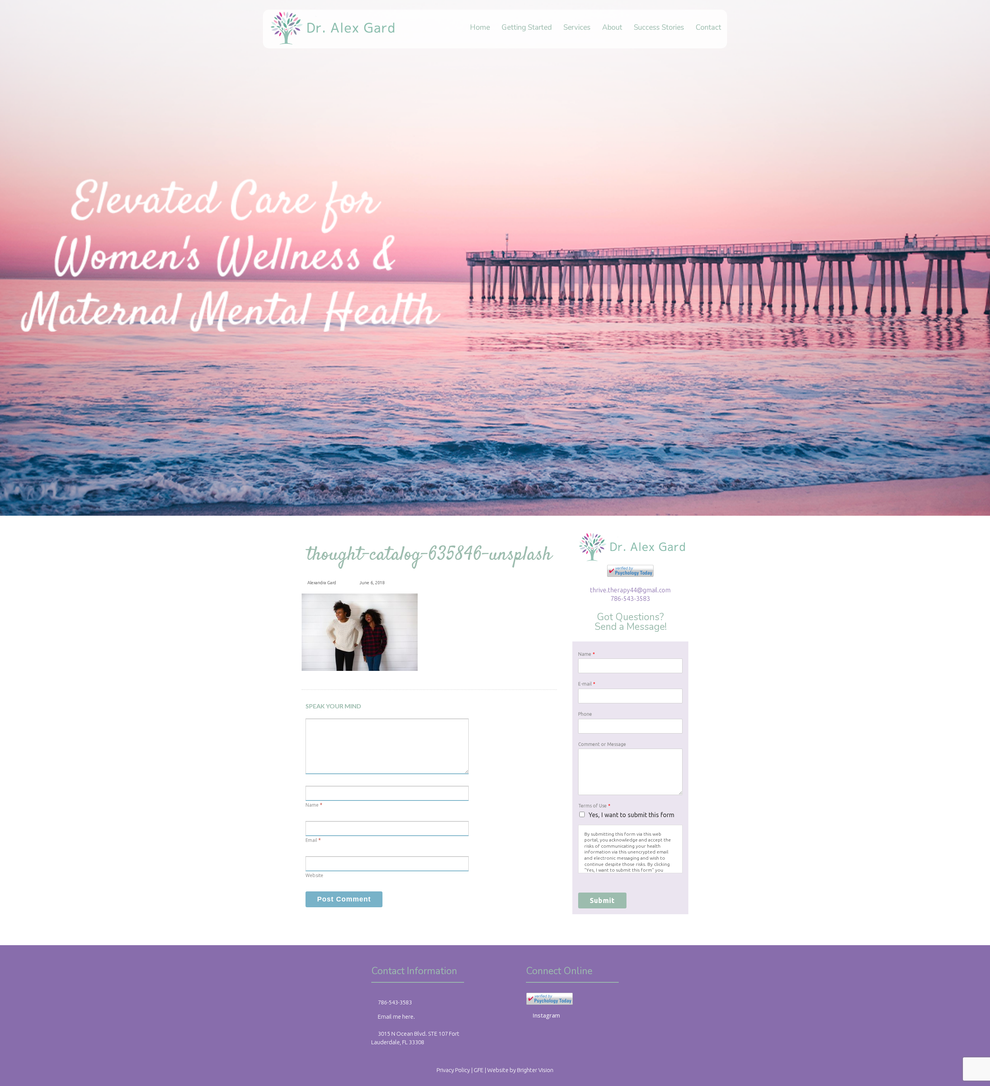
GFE (478, 1070)
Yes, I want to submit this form (631, 814)
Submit (602, 900)
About (612, 27)
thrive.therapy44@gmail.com (630, 590)
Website (314, 875)
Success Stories (659, 27)
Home (480, 27)
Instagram (546, 1015)
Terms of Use (594, 805)
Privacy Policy (453, 1070)
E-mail (586, 683)
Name (312, 805)
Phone (585, 714)
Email (311, 840)
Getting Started (527, 27)
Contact (708, 27)
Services (577, 27)
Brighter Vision (535, 1070)
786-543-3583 (630, 598)
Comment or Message (602, 744)
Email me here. (396, 1016)
